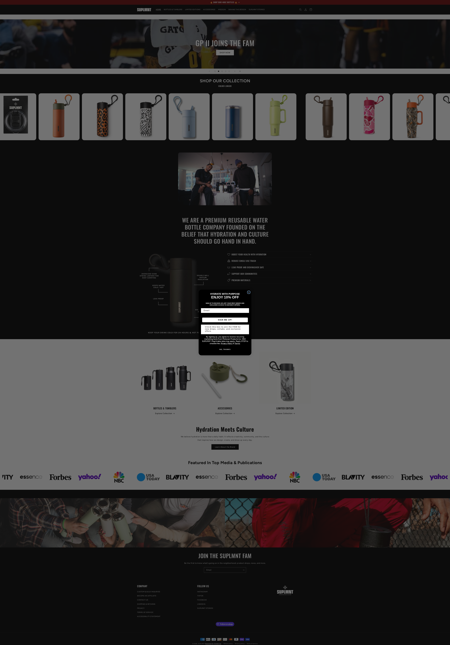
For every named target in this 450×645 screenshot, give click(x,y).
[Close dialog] (248, 292)
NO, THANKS (225, 349)
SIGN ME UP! (225, 320)
